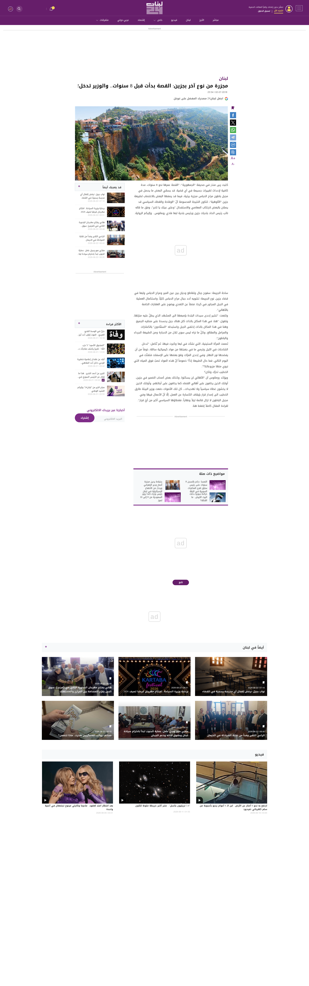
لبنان (188, 20)
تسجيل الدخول (264, 11)
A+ (233, 158)
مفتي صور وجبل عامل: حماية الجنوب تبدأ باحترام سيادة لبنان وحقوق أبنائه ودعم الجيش (91, 252)
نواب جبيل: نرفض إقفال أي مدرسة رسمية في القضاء (92, 196)
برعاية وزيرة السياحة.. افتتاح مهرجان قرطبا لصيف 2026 (92, 210)
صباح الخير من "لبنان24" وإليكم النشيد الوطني (91, 389)
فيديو (174, 20)
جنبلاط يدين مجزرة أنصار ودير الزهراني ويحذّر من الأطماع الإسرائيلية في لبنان (152, 486)
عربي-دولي (123, 20)
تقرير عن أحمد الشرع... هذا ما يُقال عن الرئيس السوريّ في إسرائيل (91, 375)
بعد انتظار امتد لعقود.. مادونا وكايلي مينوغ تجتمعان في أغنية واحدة (79, 807)
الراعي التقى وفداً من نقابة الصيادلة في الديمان (92, 238)
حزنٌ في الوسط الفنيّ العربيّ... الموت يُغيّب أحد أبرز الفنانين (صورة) (92, 333)
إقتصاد (141, 20)
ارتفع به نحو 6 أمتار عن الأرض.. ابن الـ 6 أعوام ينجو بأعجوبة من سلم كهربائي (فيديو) (233, 807)
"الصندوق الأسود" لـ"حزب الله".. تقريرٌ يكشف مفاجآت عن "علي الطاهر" (91, 347)
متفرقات (104, 20)
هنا (195, 405)
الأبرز (201, 20)
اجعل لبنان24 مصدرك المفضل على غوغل (198, 98)
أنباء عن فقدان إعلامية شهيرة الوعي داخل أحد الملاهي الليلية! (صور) (91, 361)
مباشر (216, 20)
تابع (181, 582)
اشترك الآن (278, 10)
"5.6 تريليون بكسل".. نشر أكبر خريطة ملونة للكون (162, 806)
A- (233, 164)
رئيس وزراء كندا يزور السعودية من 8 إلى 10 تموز (151, 497)
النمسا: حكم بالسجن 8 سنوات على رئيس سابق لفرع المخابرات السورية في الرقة (196, 486)
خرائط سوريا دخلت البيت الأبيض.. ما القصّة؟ (198, 497)
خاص (159, 20)
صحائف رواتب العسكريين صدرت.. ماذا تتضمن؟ (85, 735)
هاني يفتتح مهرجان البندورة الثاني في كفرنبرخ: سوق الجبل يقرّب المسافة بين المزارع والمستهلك (92, 224)
